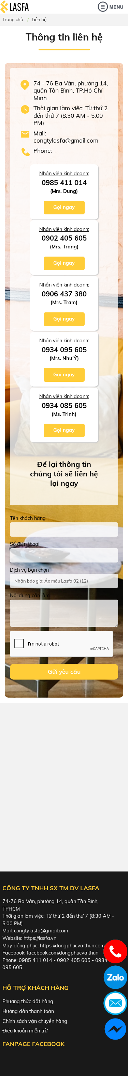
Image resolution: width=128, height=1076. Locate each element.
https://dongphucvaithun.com (72, 946)
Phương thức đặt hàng (27, 1001)
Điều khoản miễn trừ (25, 1031)
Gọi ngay (64, 207)
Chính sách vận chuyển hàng (34, 1021)
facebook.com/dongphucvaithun (62, 953)
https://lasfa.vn (40, 938)
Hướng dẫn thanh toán (28, 1011)
